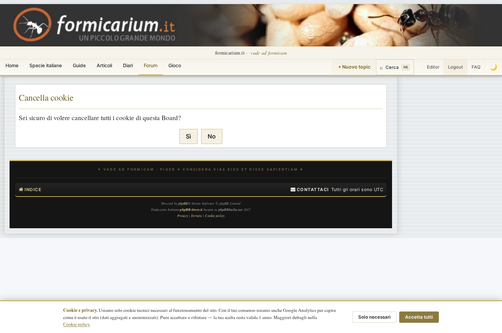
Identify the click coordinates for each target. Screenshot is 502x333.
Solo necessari (374, 317)
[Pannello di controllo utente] (418, 67)
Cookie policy (76, 324)
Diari (128, 65)
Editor (433, 67)
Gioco (174, 65)
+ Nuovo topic (354, 67)
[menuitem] (310, 189)
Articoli (104, 65)
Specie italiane (45, 65)
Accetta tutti (419, 317)
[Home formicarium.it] (251, 25)
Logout (455, 67)
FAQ (476, 67)
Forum (150, 65)
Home (11, 65)
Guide (79, 65)
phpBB (183, 203)
